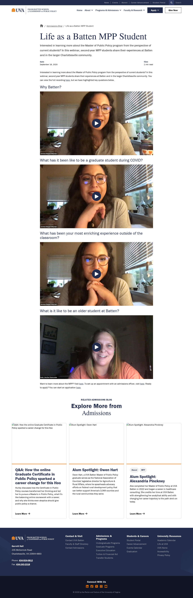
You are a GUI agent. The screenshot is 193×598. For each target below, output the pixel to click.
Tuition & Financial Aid (107, 554)
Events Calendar (134, 547)
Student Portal (159, 2)
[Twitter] (97, 586)
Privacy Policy (163, 555)
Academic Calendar (166, 540)
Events (115, 2)
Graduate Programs (105, 546)
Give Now (173, 10)
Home (79, 10)
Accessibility (163, 551)
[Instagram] (101, 586)
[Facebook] (92, 586)
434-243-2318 (23, 564)
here (68, 80)
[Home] (41, 25)
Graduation (132, 551)
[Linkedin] (87, 586)
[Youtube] (106, 586)
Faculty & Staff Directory (76, 544)
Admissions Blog (54, 26)
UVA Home (162, 547)
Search (178, 3)
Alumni (124, 2)
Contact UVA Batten (74, 540)
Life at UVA (162, 544)
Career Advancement (140, 2)
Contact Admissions (74, 547)
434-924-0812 (26, 560)
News (106, 2)
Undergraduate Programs (108, 543)
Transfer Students (104, 557)
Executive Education (105, 550)
